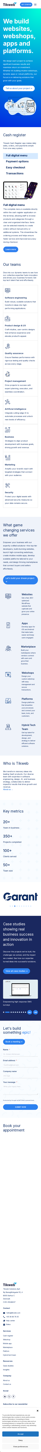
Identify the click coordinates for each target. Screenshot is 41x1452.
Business (9, 437)
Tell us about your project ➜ (19, 88)
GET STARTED (26, 4)
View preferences (20, 1446)
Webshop (6, 1340)
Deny (20, 1440)
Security (9, 492)
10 (30, 906)
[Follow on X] (9, 1396)
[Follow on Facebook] (13, 1396)
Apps (25, 623)
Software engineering (16, 298)
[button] (37, 1411)
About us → (8, 789)
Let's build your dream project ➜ (20, 580)
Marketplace (28, 646)
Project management (15, 381)
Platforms (27, 698)
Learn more (11, 249)
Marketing (10, 464)
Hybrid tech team (9, 1355)
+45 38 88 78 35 (12, 1317)
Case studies (8, 1366)
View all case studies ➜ (17, 971)
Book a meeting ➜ (14, 1042)
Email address (9, 1060)
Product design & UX (15, 325)
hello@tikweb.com (13, 1313)
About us (6, 1380)
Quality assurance (14, 353)
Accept (20, 1434)
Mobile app (7, 1343)
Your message (9, 1082)
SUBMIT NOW (20, 1107)
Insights (6, 1370)
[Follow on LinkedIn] (4, 1396)
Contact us (7, 1384)
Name (5, 1049)
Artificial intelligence (15, 409)
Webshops (28, 672)
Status (8, 1324)
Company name (10, 1071)
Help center (10, 1321)
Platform (6, 1351)
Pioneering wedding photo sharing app (19, 1002)
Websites (27, 594)
